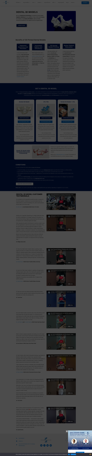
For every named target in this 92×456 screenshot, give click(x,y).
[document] (46, 228)
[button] (67, 431)
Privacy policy (73, 454)
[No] (90, 454)
